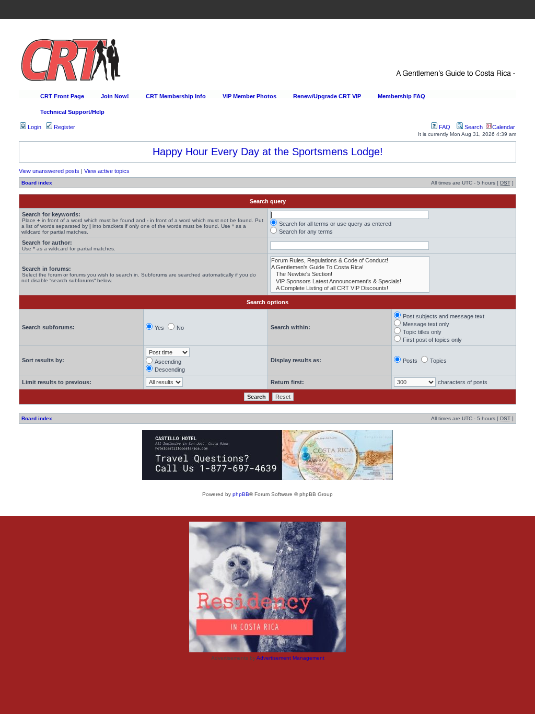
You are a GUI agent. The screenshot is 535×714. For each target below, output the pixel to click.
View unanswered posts (49, 171)
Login (33, 127)
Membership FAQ (401, 96)
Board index (36, 183)
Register (63, 127)
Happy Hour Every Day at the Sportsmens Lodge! (268, 151)
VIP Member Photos (249, 96)
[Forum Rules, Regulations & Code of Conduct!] (350, 260)
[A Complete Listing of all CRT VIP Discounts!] (350, 288)
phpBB (240, 494)
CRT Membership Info (176, 96)
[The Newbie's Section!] (350, 274)
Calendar (503, 127)
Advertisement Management (290, 658)
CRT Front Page (62, 96)
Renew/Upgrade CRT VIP (327, 96)
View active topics (107, 171)
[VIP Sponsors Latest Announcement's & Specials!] (350, 281)
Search (473, 127)
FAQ (443, 127)
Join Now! (115, 96)
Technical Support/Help (72, 112)
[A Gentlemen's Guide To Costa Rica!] (350, 267)
